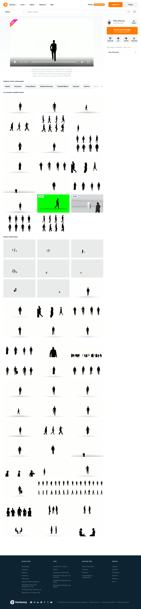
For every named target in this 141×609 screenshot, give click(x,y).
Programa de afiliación (61, 572)
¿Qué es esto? (127, 47)
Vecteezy (25, 569)
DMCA (55, 569)
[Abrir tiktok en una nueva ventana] (44, 602)
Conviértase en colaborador (87, 576)
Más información (114, 52)
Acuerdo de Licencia (60, 566)
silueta (7, 86)
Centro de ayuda (88, 566)
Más (51, 5)
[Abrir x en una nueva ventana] (48, 602)
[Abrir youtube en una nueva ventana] (51, 602)
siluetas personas (46, 86)
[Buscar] (129, 11)
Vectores (12, 5)
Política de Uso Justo (122, 602)
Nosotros (85, 572)
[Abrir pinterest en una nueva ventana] (41, 602)
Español (115, 569)
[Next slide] (100, 86)
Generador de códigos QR (31, 592)
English (114, 566)
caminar (87, 86)
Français (115, 579)
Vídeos (32, 5)
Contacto (85, 569)
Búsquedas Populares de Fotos (62, 581)
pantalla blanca (62, 86)
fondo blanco (30, 86)
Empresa (25, 576)
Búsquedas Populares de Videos (62, 586)
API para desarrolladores (30, 582)
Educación (25, 579)
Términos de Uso (94, 602)
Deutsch (115, 576)
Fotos (22, 5)
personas (18, 86)
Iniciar (130, 5)
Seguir (134, 23)
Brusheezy (25, 566)
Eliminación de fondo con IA (31, 589)
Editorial (42, 5)
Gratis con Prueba (122, 30)
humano (76, 86)
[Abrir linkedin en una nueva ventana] (38, 602)
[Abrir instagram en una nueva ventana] (34, 602)
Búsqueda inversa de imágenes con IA (29, 585)
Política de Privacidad (108, 602)
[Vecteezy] (5, 5)
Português (115, 572)
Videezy (24, 572)
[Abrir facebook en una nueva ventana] (31, 602)
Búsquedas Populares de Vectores (62, 576)
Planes (90, 5)
